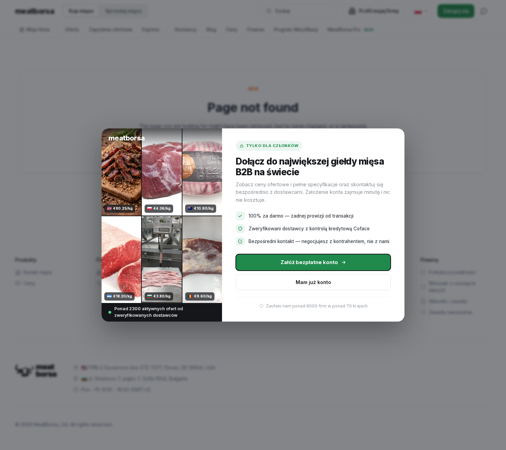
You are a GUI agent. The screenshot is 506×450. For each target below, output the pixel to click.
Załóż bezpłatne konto (309, 262)
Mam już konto (313, 282)
